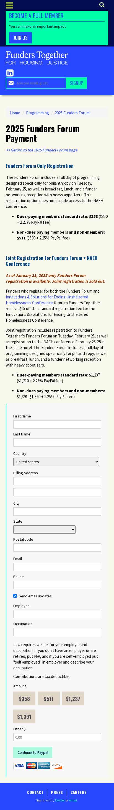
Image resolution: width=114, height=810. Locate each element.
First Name (22, 416)
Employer (21, 605)
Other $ (19, 728)
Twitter (60, 800)
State (17, 521)
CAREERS (79, 792)
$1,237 (73, 698)
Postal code (23, 539)
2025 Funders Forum (72, 112)
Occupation (22, 623)
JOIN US (20, 37)
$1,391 (24, 716)
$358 (24, 698)
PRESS (57, 792)
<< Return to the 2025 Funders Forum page (41, 150)
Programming (37, 112)
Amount (19, 685)
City (16, 503)
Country (19, 453)
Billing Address (25, 472)
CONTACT (35, 792)
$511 (49, 698)
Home (15, 112)
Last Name (21, 434)
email (73, 800)
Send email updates (35, 596)
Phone (18, 576)
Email (17, 558)
